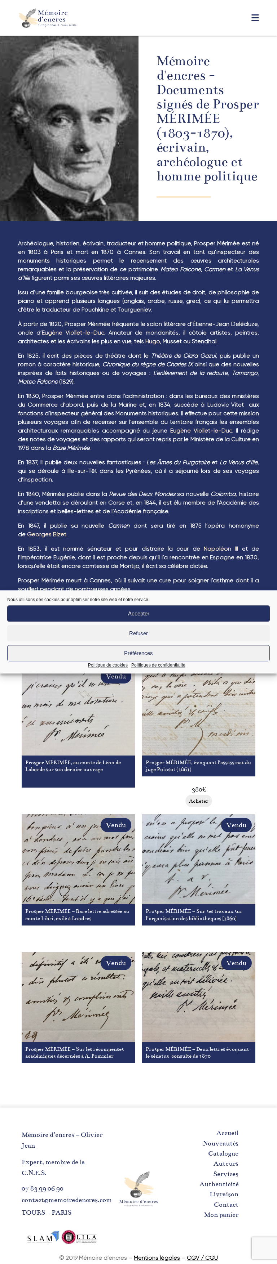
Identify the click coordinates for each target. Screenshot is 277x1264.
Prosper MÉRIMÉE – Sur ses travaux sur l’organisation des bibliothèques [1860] (194, 914)
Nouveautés (220, 1143)
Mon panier (221, 1214)
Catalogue (223, 1153)
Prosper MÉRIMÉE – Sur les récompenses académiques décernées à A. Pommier (74, 1052)
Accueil (227, 1133)
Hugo (152, 341)
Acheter (78, 800)
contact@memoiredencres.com (67, 1200)
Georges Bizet (46, 534)
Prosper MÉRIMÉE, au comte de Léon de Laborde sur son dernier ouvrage (73, 765)
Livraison (224, 1194)
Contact (226, 1204)
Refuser (138, 633)
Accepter (138, 613)
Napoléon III (221, 548)
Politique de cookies (108, 665)
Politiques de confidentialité (158, 665)
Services (225, 1174)
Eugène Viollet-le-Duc (73, 332)
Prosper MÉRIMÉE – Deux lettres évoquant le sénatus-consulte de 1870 (197, 1052)
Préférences (138, 653)
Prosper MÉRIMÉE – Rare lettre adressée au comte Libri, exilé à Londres (77, 914)
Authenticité (218, 1184)
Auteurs (226, 1163)
